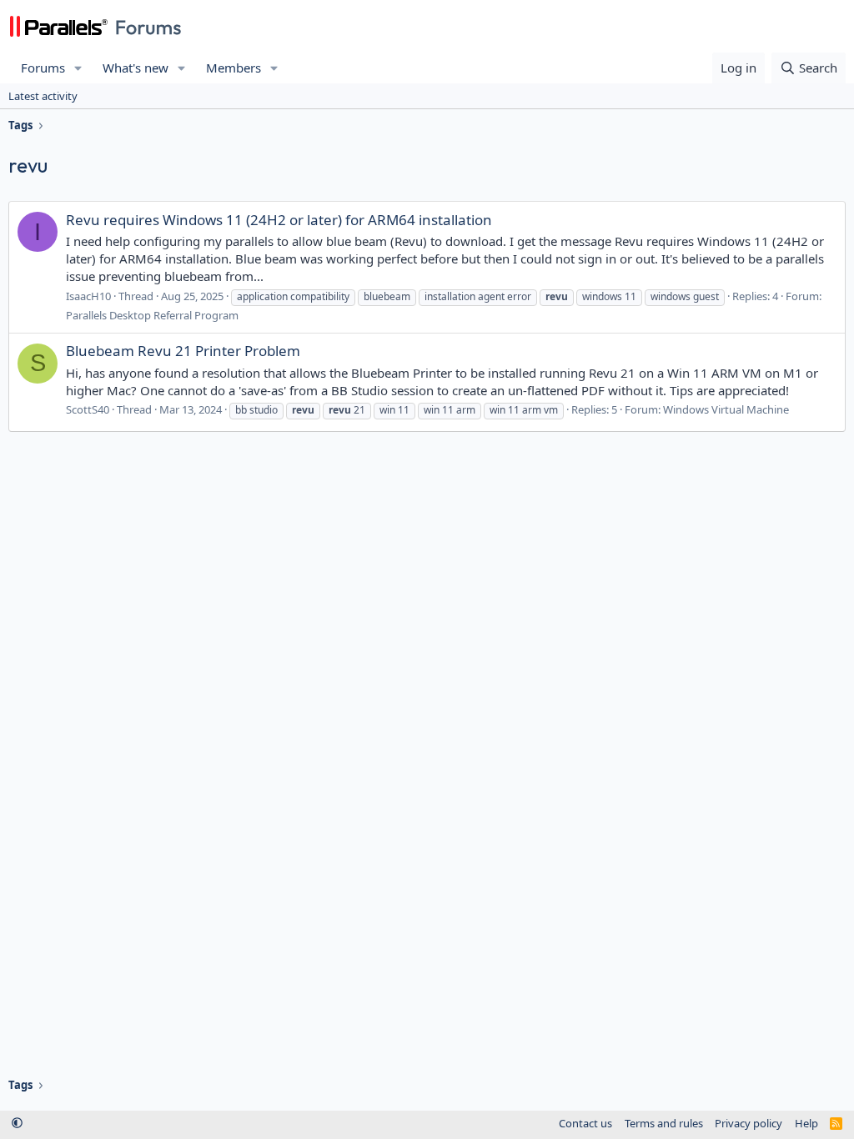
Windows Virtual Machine (726, 409)
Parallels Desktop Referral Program (152, 315)
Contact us (585, 1123)
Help (806, 1123)
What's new (135, 67)
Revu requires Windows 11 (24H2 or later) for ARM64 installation (279, 219)
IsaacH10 (88, 296)
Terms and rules (664, 1123)
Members (233, 67)
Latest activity (43, 95)
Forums (43, 67)
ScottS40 (87, 409)
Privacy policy (748, 1123)
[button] (78, 68)
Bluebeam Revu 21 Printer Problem (183, 350)
